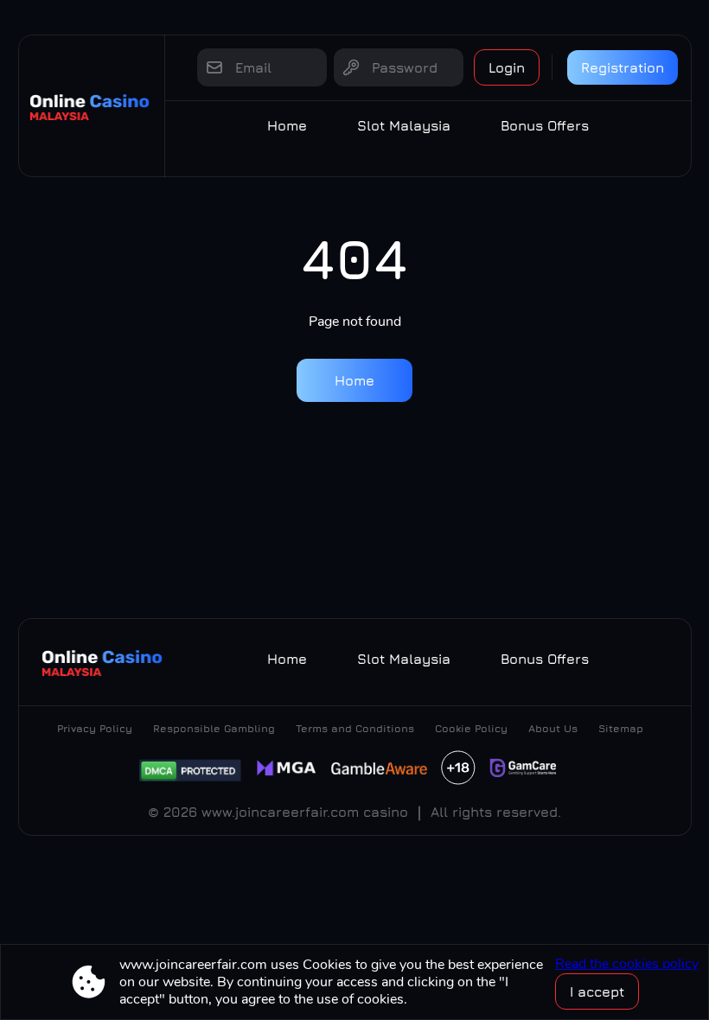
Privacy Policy (94, 728)
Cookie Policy (471, 728)
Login (507, 67)
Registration (622, 67)
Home (287, 125)
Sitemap (620, 728)
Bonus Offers (545, 125)
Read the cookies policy (627, 963)
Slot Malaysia (403, 125)
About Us (553, 728)
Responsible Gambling (214, 728)
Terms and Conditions (355, 728)
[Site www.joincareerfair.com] (91, 106)
